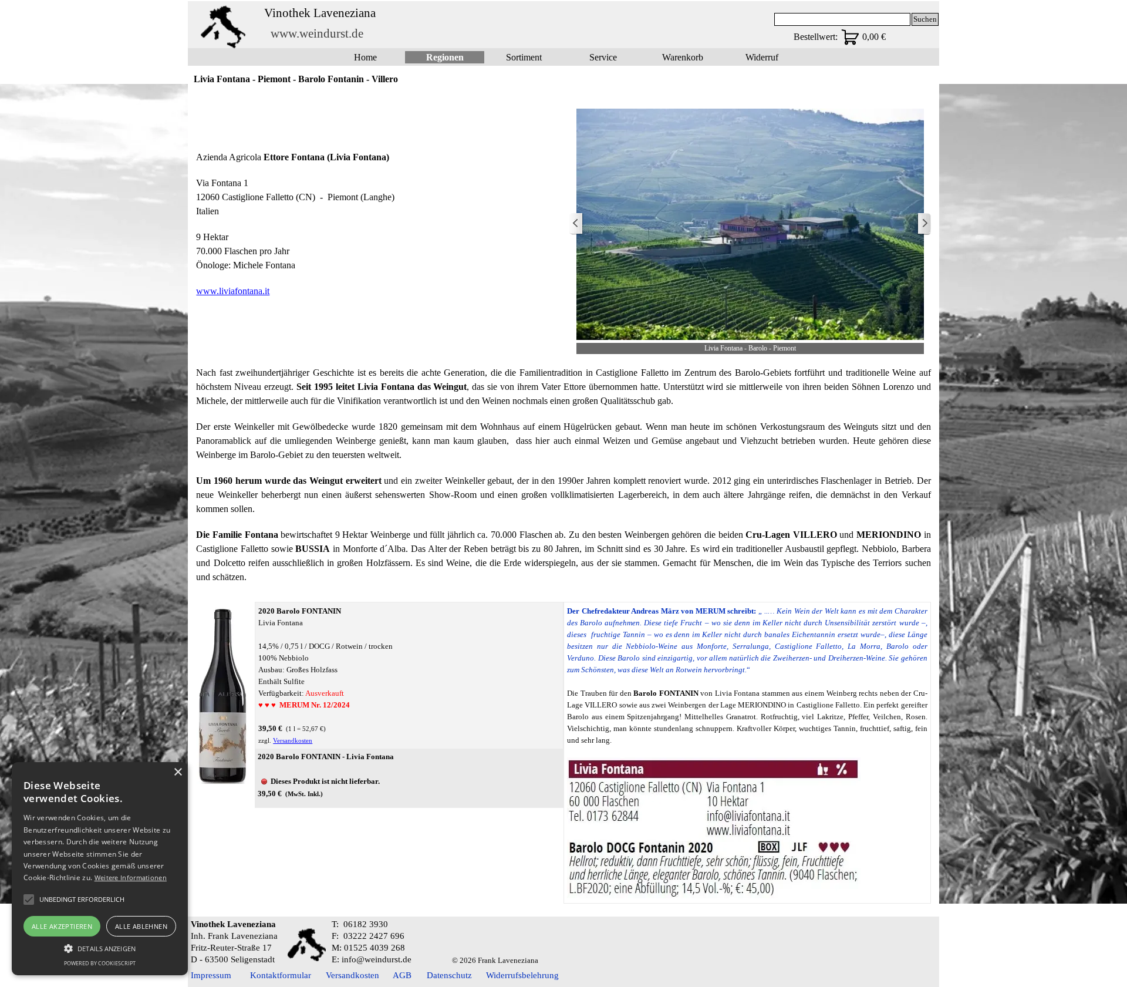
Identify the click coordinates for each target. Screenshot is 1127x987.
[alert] (100, 868)
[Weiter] (924, 224)
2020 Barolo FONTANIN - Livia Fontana (326, 756)
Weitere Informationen (131, 877)
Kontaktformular (280, 975)
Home (365, 57)
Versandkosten (292, 740)
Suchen (925, 19)
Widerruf (761, 57)
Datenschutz (449, 975)
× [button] (177, 772)
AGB (402, 975)
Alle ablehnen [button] (141, 926)
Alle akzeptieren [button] (62, 926)
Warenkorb (682, 57)
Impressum (211, 975)
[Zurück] (576, 224)
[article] (409, 778)
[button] (99, 947)
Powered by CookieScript (100, 963)
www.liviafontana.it (232, 291)
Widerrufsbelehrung (522, 975)
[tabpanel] (377, 224)
